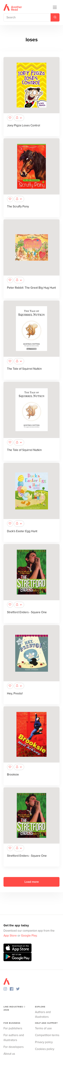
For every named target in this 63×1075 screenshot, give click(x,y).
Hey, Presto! (15, 693)
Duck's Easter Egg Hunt (22, 531)
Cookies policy (44, 1049)
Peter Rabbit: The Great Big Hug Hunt (31, 288)
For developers (14, 1047)
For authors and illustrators (14, 1037)
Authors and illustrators (43, 1014)
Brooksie (13, 774)
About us (9, 1054)
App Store (10, 935)
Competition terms (47, 1035)
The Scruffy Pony (18, 206)
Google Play (29, 935)
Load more (31, 882)
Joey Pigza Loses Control (23, 125)
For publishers (13, 1028)
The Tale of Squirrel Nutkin (24, 369)
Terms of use (43, 1028)
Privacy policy (44, 1042)
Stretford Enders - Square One (27, 612)
